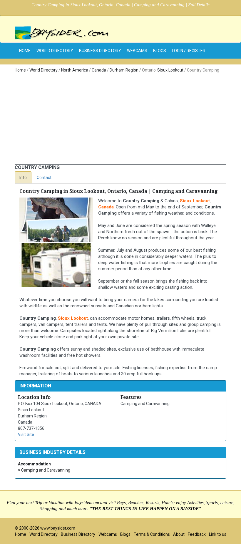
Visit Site (26, 434)
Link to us (217, 534)
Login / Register (188, 50)
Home (20, 70)
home (25, 50)
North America (74, 70)
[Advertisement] (120, 120)
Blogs (159, 50)
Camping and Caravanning (45, 470)
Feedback (197, 534)
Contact (44, 177)
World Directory (54, 50)
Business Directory (100, 50)
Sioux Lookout (170, 70)
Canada (99, 70)
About (179, 534)
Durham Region (124, 70)
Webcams (137, 50)
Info (23, 177)
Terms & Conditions (152, 534)
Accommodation (34, 464)
